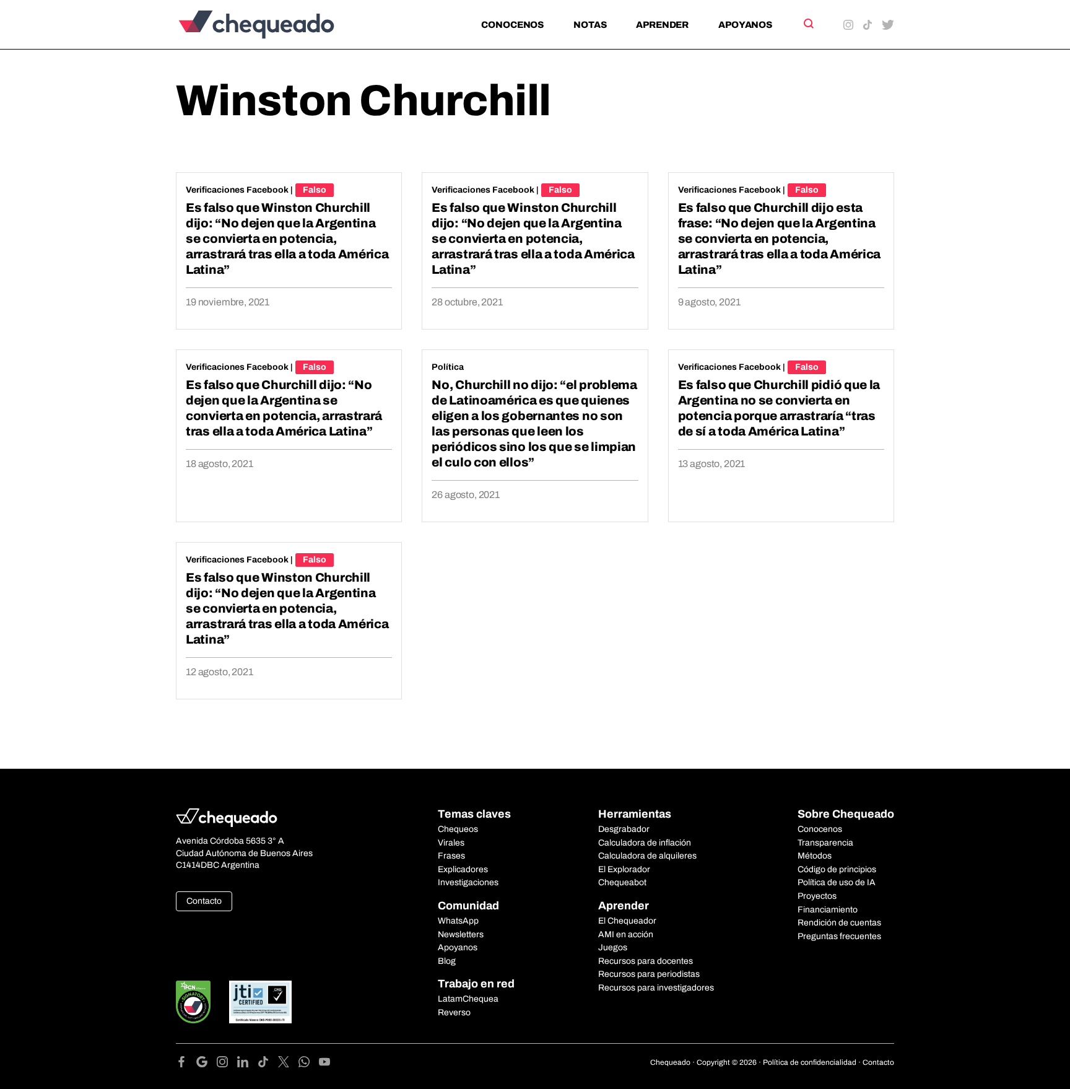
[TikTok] (268, 1064)
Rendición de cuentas (839, 922)
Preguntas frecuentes (839, 936)
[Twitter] (288, 1064)
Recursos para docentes (645, 961)
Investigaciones (468, 882)
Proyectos (817, 896)
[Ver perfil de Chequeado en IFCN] (193, 1002)
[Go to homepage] (277, 24)
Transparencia (825, 842)
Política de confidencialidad (809, 1062)
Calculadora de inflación (644, 842)
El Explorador (624, 869)
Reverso (454, 1012)
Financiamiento (828, 909)
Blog (447, 961)
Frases (451, 855)
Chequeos (458, 829)
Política (448, 367)
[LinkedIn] (247, 1064)
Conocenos (512, 25)
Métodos (815, 855)
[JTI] (260, 1002)
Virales (451, 842)
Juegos (612, 947)
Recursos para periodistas (649, 974)
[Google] (206, 1064)
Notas (589, 25)
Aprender (662, 25)
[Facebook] (186, 1064)
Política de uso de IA (837, 882)
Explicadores (463, 869)
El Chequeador (627, 920)
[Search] (808, 23)
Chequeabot (622, 882)
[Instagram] (227, 1064)
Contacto (204, 901)
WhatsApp (458, 920)
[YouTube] (324, 1064)
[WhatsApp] (308, 1064)
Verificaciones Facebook (237, 190)
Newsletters (461, 934)
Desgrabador (624, 829)
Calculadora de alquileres (647, 855)
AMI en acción (625, 934)
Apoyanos (745, 25)
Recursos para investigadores (656, 987)
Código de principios (837, 869)
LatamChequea (468, 999)
